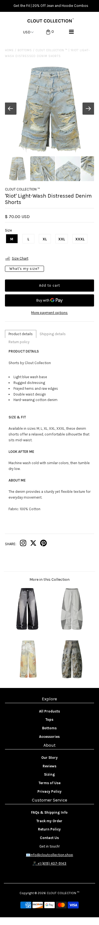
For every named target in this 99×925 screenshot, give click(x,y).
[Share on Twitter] (33, 544)
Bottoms (25, 50)
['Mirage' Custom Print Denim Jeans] (27, 679)
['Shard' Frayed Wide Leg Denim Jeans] (27, 629)
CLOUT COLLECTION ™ (63, 893)
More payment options (49, 313)
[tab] (20, 334)
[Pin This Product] (43, 544)
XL (45, 239)
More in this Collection (49, 579)
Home (9, 50)
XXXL (79, 239)
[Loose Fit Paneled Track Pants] (71, 629)
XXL (61, 239)
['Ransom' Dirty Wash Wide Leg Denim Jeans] (71, 679)
